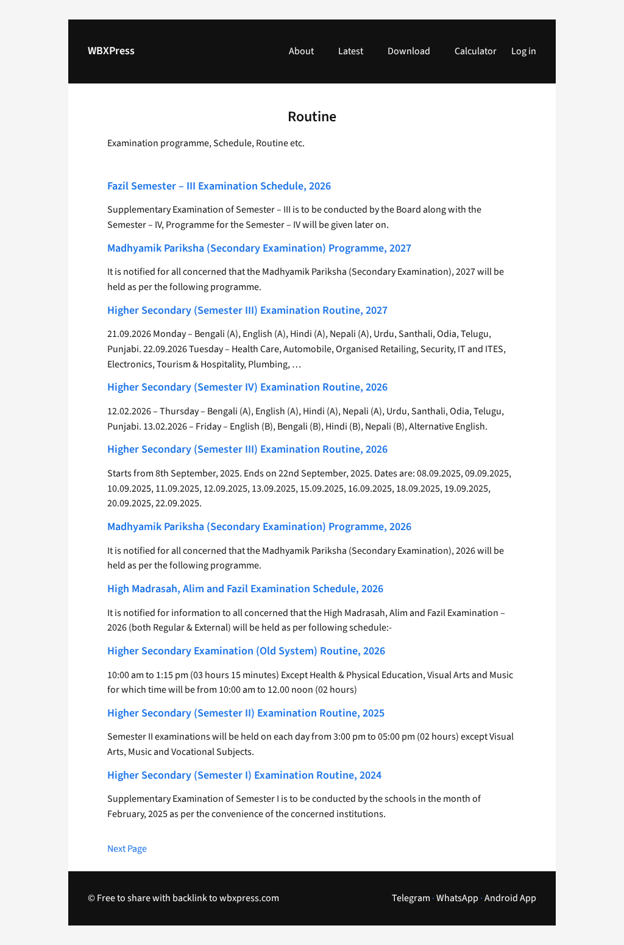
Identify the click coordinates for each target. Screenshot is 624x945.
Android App (510, 898)
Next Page (127, 848)
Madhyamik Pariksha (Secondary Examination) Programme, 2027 (259, 249)
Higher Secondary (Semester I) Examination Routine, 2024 (244, 776)
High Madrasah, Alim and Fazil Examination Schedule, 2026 (245, 589)
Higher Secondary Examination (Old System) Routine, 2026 (246, 652)
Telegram (411, 898)
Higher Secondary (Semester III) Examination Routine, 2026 (247, 450)
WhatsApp (457, 898)
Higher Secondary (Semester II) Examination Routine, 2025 (246, 714)
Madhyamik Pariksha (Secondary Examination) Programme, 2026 (259, 527)
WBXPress (111, 50)
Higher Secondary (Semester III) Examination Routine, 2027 (247, 311)
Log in (523, 51)
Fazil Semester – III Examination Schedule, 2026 (219, 187)
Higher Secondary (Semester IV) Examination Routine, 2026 (247, 388)
